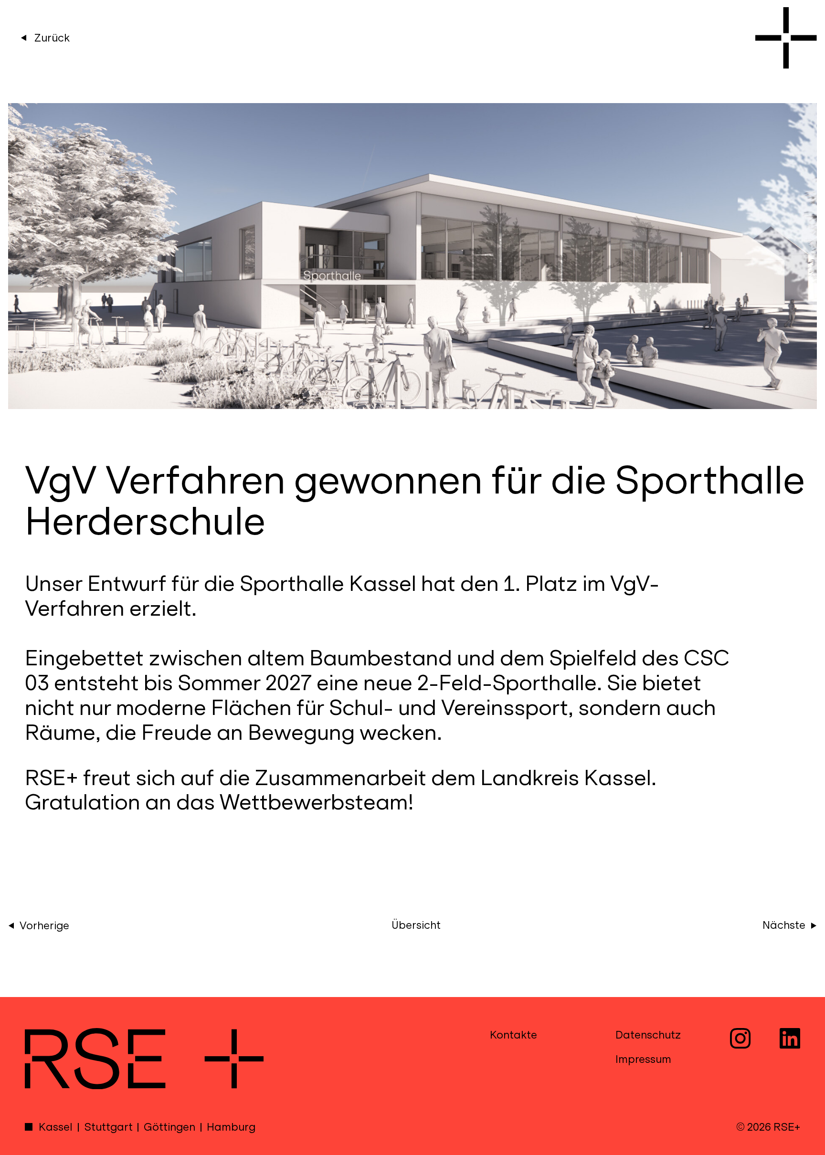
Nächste (783, 925)
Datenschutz (648, 1035)
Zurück (51, 38)
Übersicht (416, 925)
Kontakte (513, 1035)
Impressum (643, 1059)
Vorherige (44, 925)
